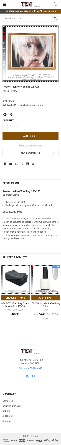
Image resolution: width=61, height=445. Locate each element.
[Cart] (56, 4)
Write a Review (10, 91)
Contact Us (8, 401)
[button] (30, 153)
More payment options (30, 145)
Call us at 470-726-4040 (30, 368)
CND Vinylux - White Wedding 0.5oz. (46, 305)
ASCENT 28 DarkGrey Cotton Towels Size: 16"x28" (15, 305)
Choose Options (15, 298)
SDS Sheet (8, 416)
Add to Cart (45, 298)
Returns (6, 411)
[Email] (10, 163)
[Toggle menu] (4, 4)
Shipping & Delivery (12, 406)
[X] (21, 163)
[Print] (16, 163)
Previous (3, 294)
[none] (30, 54)
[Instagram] (27, 376)
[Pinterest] (33, 163)
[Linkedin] (27, 163)
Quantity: (8, 120)
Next (58, 294)
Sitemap (7, 421)
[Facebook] (5, 163)
